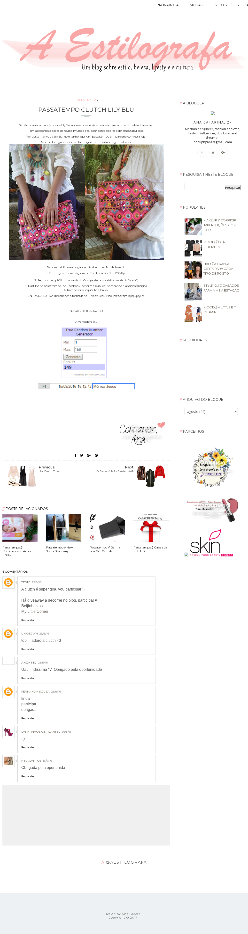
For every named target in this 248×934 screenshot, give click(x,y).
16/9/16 (47, 760)
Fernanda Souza (35, 691)
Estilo (218, 5)
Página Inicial (168, 5)
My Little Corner (34, 611)
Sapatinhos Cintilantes (40, 731)
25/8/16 (36, 582)
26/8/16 (66, 731)
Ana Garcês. (131, 914)
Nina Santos (31, 760)
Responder (27, 620)
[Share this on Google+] (89, 455)
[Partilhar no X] (82, 455)
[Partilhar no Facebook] (75, 455)
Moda (195, 5)
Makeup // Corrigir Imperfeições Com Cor (219, 225)
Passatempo (85, 99)
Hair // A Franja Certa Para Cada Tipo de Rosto (218, 268)
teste (25, 582)
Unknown (29, 633)
